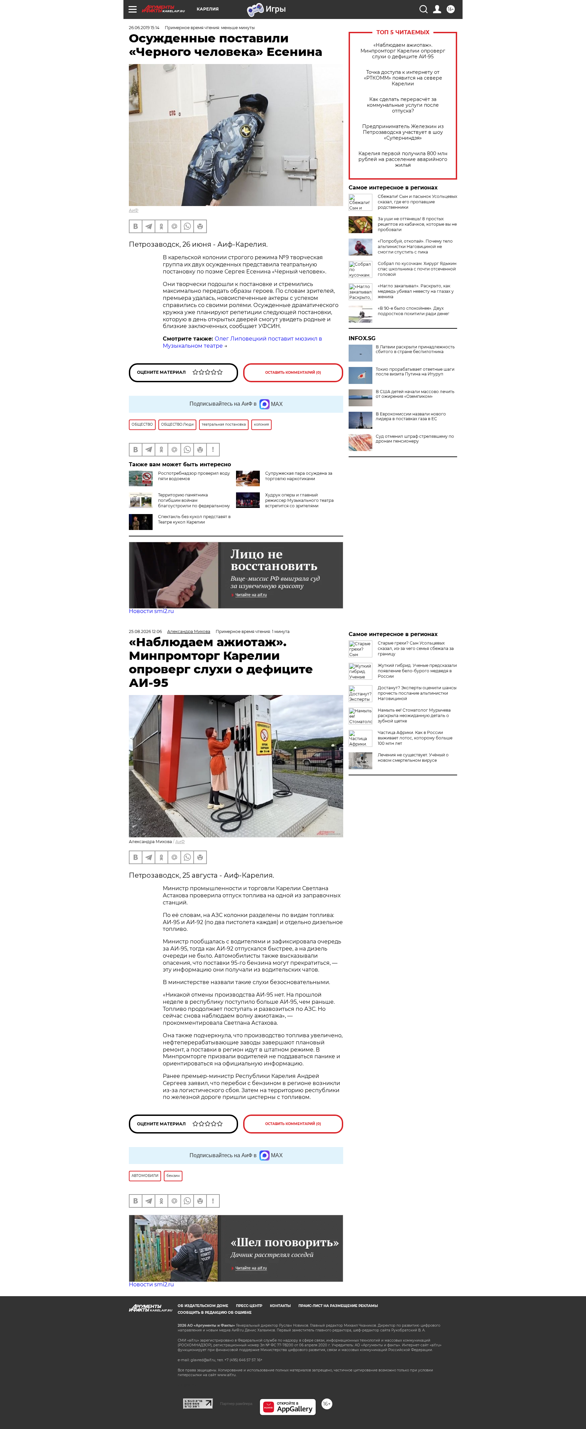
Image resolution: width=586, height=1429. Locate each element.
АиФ (133, 210)
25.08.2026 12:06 (145, 631)
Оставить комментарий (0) (293, 372)
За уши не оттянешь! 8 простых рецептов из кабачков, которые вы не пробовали (417, 224)
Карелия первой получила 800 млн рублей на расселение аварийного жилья (402, 159)
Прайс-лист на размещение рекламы (338, 1306)
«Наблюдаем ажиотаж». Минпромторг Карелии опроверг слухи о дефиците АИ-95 (402, 51)
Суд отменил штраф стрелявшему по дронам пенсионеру (415, 439)
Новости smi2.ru (151, 611)
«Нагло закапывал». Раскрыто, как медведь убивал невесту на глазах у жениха (416, 291)
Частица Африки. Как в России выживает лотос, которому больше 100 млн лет (415, 738)
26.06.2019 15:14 (144, 27)
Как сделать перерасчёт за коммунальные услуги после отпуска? (403, 105)
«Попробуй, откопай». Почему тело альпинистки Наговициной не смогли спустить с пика (415, 246)
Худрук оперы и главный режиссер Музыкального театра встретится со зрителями (299, 500)
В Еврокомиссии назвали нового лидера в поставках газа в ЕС (411, 416)
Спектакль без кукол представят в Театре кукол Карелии (194, 519)
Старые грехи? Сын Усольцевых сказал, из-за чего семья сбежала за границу (416, 648)
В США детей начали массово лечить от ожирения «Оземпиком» (415, 394)
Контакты (280, 1306)
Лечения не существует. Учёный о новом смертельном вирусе (413, 757)
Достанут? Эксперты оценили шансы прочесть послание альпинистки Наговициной (417, 693)
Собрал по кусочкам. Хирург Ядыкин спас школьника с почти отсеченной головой (417, 269)
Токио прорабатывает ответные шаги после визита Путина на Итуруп (415, 371)
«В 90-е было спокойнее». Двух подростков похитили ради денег (413, 311)
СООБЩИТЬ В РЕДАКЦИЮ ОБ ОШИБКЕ (215, 1312)
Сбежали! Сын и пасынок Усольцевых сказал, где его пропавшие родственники (417, 202)
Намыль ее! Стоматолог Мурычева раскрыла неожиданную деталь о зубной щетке (414, 715)
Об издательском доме (203, 1306)
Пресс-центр (249, 1306)
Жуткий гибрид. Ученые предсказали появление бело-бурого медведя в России (417, 671)
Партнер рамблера (236, 1404)
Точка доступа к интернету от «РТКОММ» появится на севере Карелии (403, 78)
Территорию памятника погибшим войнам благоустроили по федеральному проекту (179, 503)
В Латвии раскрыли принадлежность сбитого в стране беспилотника (415, 349)
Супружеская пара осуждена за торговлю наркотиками (298, 476)
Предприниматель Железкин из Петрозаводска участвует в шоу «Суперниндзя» (403, 132)
